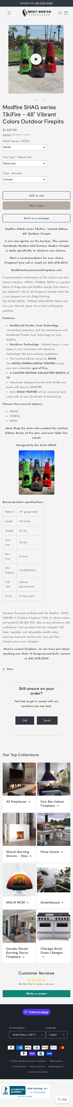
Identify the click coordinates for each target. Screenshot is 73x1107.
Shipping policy (56, 1066)
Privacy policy (19, 1066)
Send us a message (36, 218)
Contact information (38, 1071)
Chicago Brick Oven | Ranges (52, 951)
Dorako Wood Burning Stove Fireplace (17, 953)
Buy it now (36, 206)
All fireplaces (16, 802)
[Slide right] (44, 100)
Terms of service (37, 1066)
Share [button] (10, 669)
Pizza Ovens (50, 852)
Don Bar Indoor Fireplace (52, 804)
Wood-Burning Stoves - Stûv (17, 854)
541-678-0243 (44, 3)
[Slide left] (29, 100)
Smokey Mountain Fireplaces (32, 1061)
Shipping (7, 134)
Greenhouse (50, 903)
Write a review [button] (36, 994)
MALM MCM (15, 903)
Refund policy (56, 1061)
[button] (7, 13)
